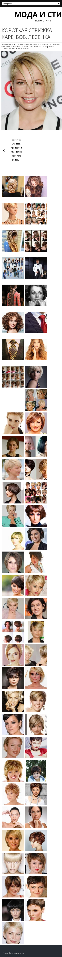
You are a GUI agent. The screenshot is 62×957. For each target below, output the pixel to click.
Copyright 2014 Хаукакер (13, 953)
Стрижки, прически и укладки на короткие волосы (31, 45)
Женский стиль (8, 44)
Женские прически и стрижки (34, 44)
